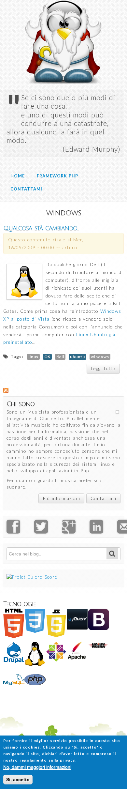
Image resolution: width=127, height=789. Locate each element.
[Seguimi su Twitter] (48, 531)
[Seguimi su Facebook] (20, 531)
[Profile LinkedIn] (103, 531)
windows (100, 356)
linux (33, 356)
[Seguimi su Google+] (76, 531)
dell (60, 356)
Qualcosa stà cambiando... (41, 228)
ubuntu (77, 356)
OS (47, 356)
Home (17, 176)
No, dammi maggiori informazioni (37, 767)
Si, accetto (18, 779)
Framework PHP (57, 176)
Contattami (26, 189)
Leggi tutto (105, 369)
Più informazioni (61, 498)
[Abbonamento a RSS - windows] (5, 390)
